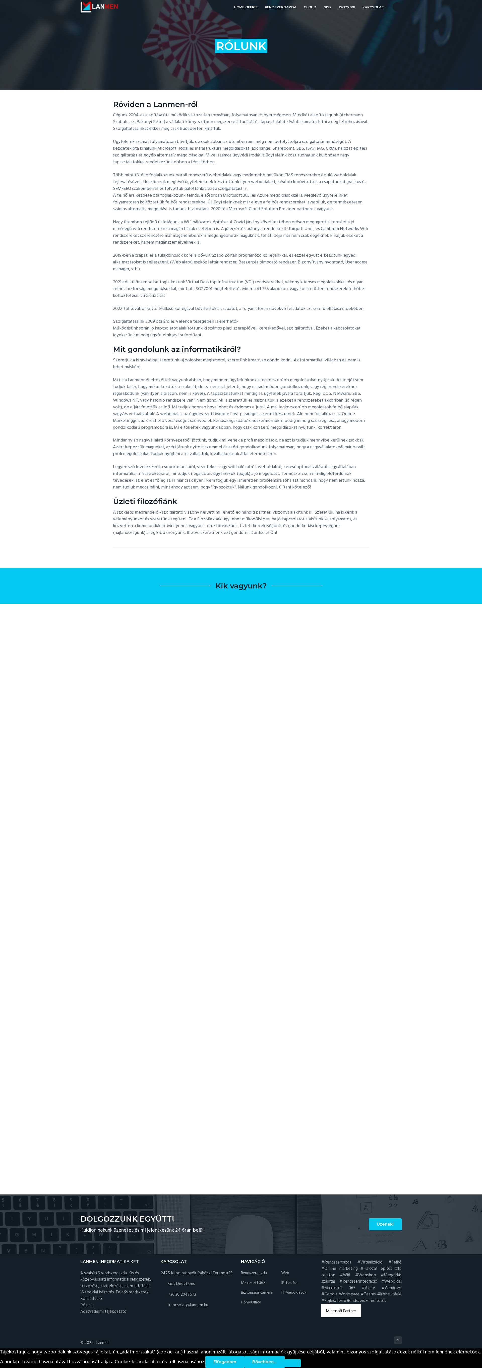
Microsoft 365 (253, 1283)
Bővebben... (264, 1361)
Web (285, 1273)
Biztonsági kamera (257, 1293)
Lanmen (102, 1343)
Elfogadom (224, 1361)
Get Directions (181, 1283)
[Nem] (293, 1363)
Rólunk (86, 1305)
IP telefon (289, 1283)
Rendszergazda (254, 1273)
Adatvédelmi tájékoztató (103, 1311)
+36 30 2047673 (182, 1294)
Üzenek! (385, 1224)
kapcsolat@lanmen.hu (188, 1305)
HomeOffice (251, 1302)
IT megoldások (293, 1293)
